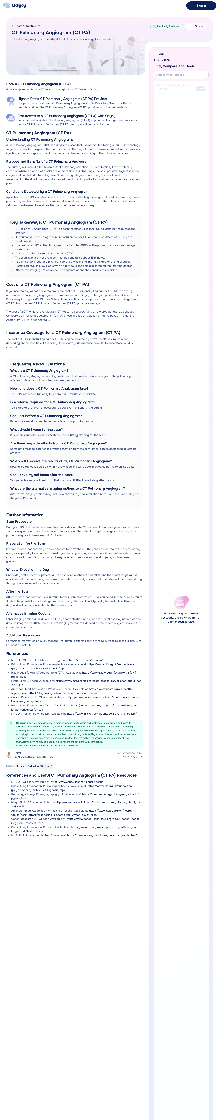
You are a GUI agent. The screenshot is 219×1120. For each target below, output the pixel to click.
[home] (14, 5)
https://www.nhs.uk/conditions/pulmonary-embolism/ (102, 713)
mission (101, 726)
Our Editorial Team (39, 745)
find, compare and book (81, 730)
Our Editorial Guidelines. (66, 745)
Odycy (20, 722)
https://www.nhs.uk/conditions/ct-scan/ (77, 660)
